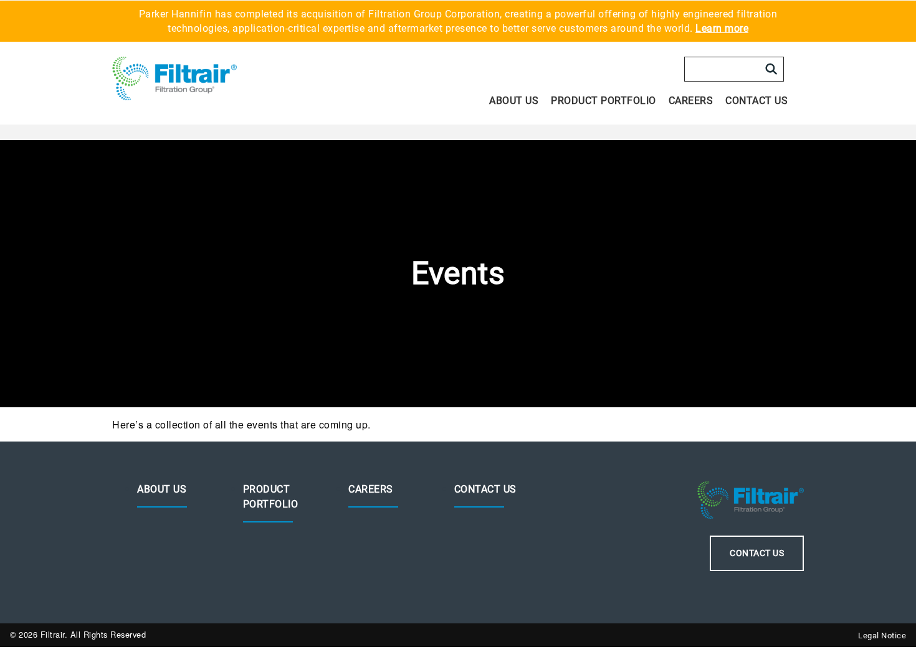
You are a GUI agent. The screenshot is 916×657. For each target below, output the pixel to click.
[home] (197, 78)
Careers (691, 100)
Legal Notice (882, 635)
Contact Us (756, 100)
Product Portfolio (603, 100)
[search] (771, 69)
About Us (513, 100)
